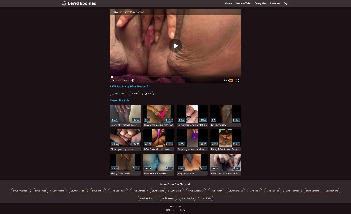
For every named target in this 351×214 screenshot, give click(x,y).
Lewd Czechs (158, 190)
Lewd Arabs (40, 190)
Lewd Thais (206, 198)
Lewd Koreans (312, 190)
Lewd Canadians (118, 190)
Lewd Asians (58, 190)
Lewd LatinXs (332, 190)
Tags (286, 3)
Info (149, 93)
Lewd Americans (20, 190)
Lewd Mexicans (147, 198)
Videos (228, 3)
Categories (260, 3)
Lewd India (255, 190)
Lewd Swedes (187, 198)
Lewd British (98, 190)
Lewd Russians (168, 198)
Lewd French (216, 190)
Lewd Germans (236, 190)
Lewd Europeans (196, 190)
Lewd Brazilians (78, 190)
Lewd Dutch (176, 190)
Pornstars (275, 3)
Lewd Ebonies (82, 3)
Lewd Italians (273, 190)
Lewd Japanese (292, 190)
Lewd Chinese (138, 190)
